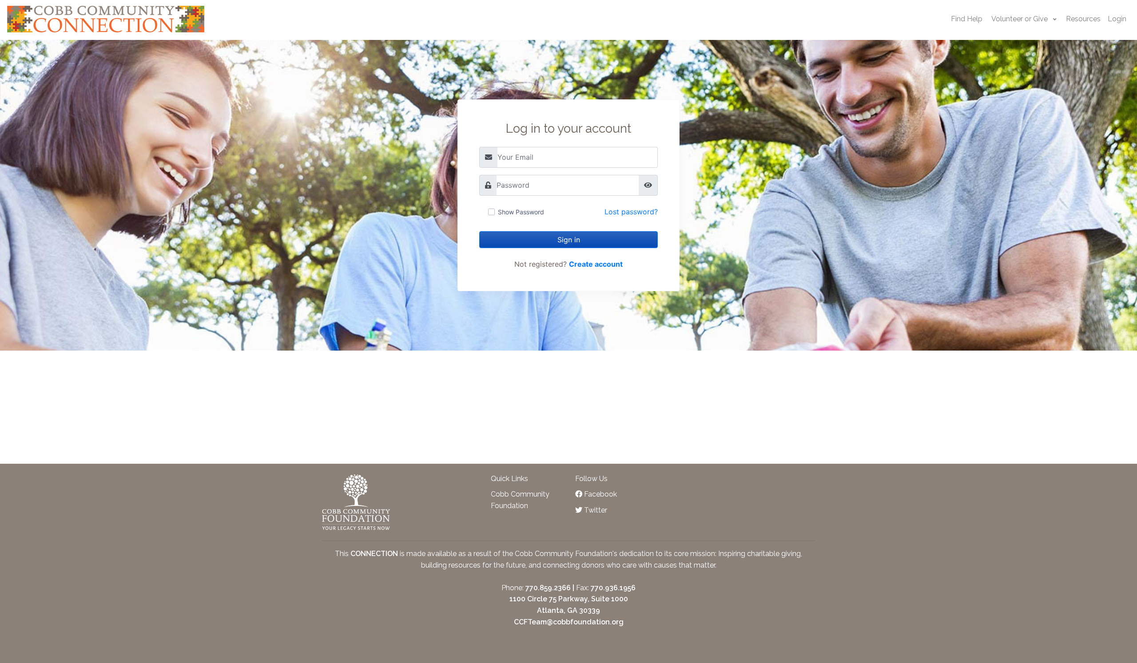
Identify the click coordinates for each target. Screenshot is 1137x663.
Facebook (599, 494)
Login (1117, 19)
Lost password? (631, 211)
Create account (596, 264)
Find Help (966, 19)
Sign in (568, 239)
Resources (1083, 19)
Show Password (521, 212)
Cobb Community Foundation (520, 500)
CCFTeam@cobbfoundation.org (569, 622)
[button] (1024, 19)
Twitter (594, 510)
